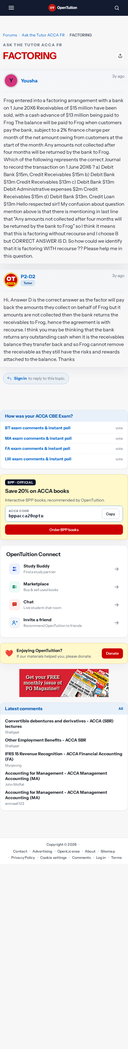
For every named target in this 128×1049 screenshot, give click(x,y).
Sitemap (108, 851)
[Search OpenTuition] (116, 7)
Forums (10, 35)
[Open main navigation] (11, 7)
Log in (101, 857)
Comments (81, 857)
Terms (116, 857)
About (90, 851)
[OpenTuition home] (64, 8)
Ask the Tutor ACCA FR (43, 35)
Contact (20, 851)
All (120, 708)
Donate (112, 653)
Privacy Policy (23, 857)
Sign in (20, 378)
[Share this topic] (120, 56)
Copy (110, 514)
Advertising (42, 851)
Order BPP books (64, 529)
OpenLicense (68, 851)
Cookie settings (53, 857)
